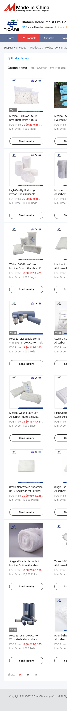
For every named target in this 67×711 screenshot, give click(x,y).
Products (31, 38)
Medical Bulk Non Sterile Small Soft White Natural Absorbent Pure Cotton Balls (25, 119)
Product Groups (20, 58)
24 (20, 674)
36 (28, 674)
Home (10, 38)
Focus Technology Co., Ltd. (47, 696)
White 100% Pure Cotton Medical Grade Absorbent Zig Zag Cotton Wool (26, 268)
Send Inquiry (26, 141)
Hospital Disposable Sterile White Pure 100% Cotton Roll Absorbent (25, 342)
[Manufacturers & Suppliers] (27, 7)
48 (36, 674)
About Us (49, 38)
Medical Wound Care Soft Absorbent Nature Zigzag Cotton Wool (23, 416)
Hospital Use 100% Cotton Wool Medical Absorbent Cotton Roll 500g (24, 639)
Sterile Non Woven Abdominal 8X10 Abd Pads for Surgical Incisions (26, 490)
